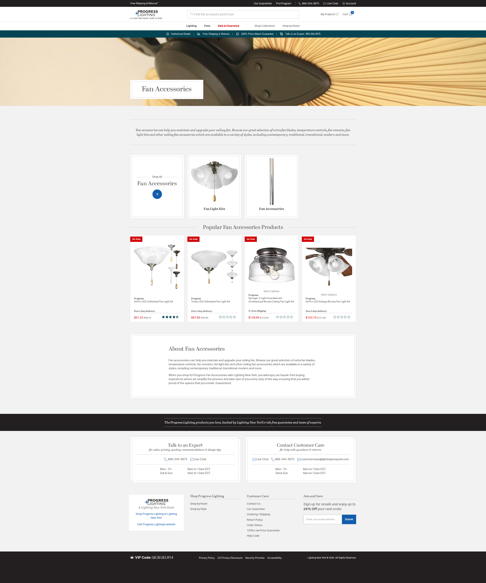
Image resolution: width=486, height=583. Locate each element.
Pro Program (283, 3)
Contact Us (253, 504)
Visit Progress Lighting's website (156, 524)
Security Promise (254, 558)
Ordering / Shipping (258, 514)
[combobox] (243, 14)
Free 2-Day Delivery (144, 311)
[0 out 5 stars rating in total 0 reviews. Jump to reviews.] (228, 317)
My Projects (328, 14)
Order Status (254, 525)
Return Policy (255, 520)
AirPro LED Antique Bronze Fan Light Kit (328, 302)
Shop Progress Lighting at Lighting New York (156, 516)
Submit (349, 519)
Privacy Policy (207, 558)
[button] (349, 3)
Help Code (253, 536)
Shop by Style (198, 509)
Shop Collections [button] (265, 26)
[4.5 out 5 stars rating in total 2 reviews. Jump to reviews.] (171, 317)
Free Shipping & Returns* (144, 3)
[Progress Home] (146, 14)
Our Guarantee (263, 3)
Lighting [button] (191, 26)
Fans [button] (207, 26)
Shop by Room (198, 504)
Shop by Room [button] (291, 26)
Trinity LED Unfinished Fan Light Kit (210, 302)
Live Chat (332, 3)
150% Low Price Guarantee (263, 530)
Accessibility (274, 558)
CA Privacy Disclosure (230, 558)
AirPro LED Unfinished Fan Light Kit (153, 302)
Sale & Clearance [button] (228, 26)
